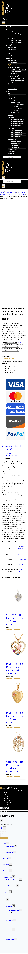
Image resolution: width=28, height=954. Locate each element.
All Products (9, 27)
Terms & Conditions (8, 802)
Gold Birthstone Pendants (18, 69)
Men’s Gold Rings (16, 40)
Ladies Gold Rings (16, 34)
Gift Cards (11, 153)
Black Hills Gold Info (18, 790)
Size (3, 342)
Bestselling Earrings (17, 123)
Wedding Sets (15, 113)
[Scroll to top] (1, 828)
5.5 (22, 546)
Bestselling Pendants (17, 119)
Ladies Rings (10, 846)
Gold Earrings (12, 47)
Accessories (11, 151)
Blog (5, 794)
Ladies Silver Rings (16, 36)
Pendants (6, 864)
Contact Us (6, 796)
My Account (4, 838)
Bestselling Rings (16, 125)
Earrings (5, 858)
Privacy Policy (7, 800)
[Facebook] (1, 808)
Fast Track (9, 930)
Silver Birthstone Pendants (16, 72)
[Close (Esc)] (5, 831)
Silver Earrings (12, 49)
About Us (6, 792)
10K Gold (21, 564)
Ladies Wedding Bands (19, 105)
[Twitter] (6, 808)
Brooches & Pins (13, 149)
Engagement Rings (16, 100)
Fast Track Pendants (17, 134)
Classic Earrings (15, 143)
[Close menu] (0, 835)
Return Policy (7, 798)
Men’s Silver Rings (16, 42)
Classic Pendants (16, 145)
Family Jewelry (17, 446)
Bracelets (6, 871)
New (9, 93)
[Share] (3, 831)
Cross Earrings (12, 87)
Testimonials (7, 804)
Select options (12, 629)
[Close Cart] (1, 820)
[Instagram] (3, 808)
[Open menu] (3, 186)
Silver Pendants (12, 56)
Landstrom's (22, 559)
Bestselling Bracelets (17, 121)
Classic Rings (15, 147)
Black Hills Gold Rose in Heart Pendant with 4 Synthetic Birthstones (14, 670)
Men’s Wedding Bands (18, 109)
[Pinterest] (8, 808)
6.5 (19, 548)
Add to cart (5, 356)
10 (18, 546)
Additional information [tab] (12, 455)
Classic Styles (10, 939)
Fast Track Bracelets (17, 130)
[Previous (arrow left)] (0, 833)
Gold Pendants (12, 54)
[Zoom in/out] (0, 831)
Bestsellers (9, 920)
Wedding (9, 906)
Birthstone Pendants (12, 879)
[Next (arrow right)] (2, 833)
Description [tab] (8, 453)
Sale (9, 95)
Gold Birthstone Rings (17, 78)
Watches (10, 115)
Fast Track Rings (16, 136)
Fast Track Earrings (16, 132)
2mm (19, 555)
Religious (6, 892)
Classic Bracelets (16, 141)
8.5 (19, 550)
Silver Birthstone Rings (17, 80)
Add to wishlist (8, 358)
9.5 (22, 550)
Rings (4, 843)
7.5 (22, 548)
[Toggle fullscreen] (2, 831)
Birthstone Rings (7, 446)
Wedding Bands (14, 910)
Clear (19, 342)
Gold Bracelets (12, 60)
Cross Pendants (12, 89)
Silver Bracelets (12, 62)
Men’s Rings (9, 852)
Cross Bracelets (12, 85)
